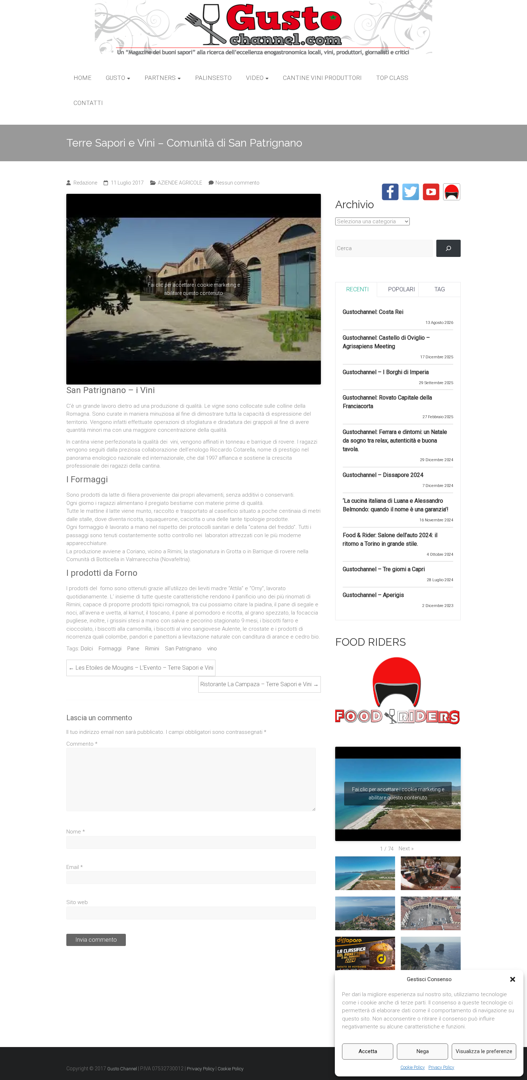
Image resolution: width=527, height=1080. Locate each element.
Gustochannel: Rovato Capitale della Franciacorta (387, 402)
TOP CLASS (392, 77)
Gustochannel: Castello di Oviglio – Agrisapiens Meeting (386, 342)
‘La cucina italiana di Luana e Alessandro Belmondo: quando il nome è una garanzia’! (395, 505)
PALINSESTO (213, 77)
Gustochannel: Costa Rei (373, 312)
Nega (423, 1051)
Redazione (85, 183)
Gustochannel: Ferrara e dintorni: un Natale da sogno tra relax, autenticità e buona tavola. (395, 441)
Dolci (87, 648)
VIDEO (255, 77)
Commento (82, 744)
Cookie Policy (412, 1067)
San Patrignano (183, 648)
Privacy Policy (441, 1067)
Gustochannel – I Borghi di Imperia (386, 372)
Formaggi (110, 648)
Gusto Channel (122, 1068)
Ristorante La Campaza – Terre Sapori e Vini (259, 684)
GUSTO (115, 77)
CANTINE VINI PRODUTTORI (322, 77)
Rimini (152, 648)
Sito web (77, 902)
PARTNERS (160, 77)
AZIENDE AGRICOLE (180, 183)
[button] (512, 979)
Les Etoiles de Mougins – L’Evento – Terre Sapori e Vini (140, 667)
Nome (75, 831)
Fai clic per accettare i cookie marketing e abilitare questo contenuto (194, 289)
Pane (133, 648)
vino (212, 648)
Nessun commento (237, 183)
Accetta (368, 1051)
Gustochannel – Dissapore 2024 (383, 475)
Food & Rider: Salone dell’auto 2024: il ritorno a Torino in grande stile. (390, 539)
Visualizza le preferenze (484, 1051)
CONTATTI (88, 102)
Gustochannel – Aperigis (373, 595)
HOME (82, 77)
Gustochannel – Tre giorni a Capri (384, 569)
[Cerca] (448, 248)
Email (74, 867)
